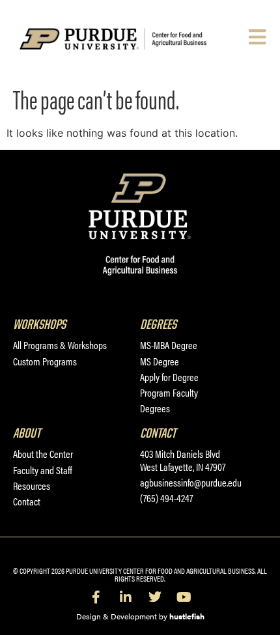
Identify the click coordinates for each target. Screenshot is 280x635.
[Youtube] (184, 597)
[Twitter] (155, 597)
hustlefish (186, 616)
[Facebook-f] (96, 597)
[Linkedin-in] (126, 597)
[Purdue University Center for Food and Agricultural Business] (131, 39)
